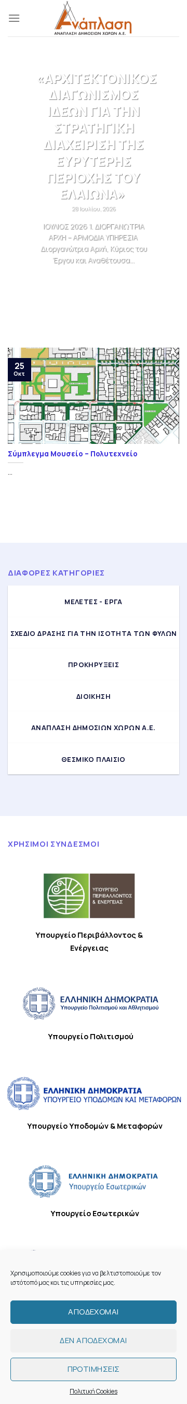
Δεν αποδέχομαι (93, 1340)
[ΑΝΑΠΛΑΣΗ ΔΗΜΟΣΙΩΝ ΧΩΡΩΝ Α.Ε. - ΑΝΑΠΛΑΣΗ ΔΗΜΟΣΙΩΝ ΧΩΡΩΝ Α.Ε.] (93, 18)
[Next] (162, 202)
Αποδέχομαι (93, 1311)
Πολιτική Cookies (93, 1391)
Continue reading (93, 280)
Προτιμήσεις (94, 1368)
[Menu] (14, 18)
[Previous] (24, 202)
